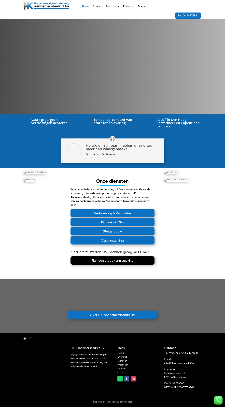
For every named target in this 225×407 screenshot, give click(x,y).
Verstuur (189, 93)
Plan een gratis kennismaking (112, 260)
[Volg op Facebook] (126, 378)
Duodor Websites (123, 401)
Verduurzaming (112, 240)
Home (85, 6)
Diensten (111, 6)
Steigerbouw (112, 231)
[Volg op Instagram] (133, 378)
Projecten (128, 6)
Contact (142, 6)
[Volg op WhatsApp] (120, 378)
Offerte (121, 372)
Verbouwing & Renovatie (112, 213)
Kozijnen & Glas (112, 222)
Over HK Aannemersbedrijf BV (112, 315)
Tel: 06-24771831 (188, 15)
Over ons (97, 6)
